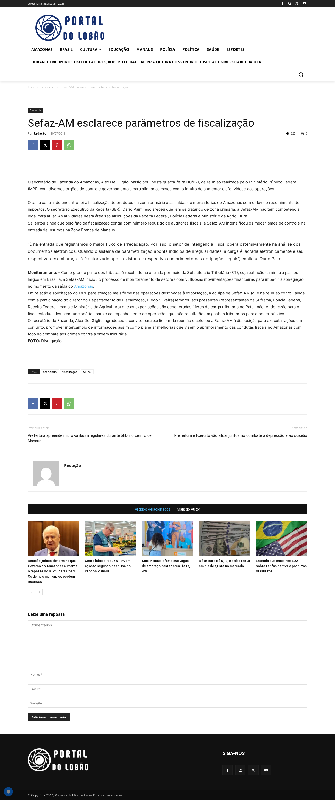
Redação (40, 133)
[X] (297, 4)
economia (50, 372)
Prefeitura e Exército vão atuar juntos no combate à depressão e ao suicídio (240, 435)
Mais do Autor (188, 509)
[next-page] (39, 592)
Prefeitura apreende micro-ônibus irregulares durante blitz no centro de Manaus (90, 438)
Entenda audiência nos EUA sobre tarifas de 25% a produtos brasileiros (281, 566)
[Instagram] (290, 4)
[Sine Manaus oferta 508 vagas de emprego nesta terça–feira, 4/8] (167, 538)
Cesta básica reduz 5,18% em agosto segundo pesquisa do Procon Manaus (108, 566)
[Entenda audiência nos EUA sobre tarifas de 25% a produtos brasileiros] (281, 538)
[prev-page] (31, 592)
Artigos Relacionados (153, 509)
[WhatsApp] (69, 145)
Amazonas (83, 286)
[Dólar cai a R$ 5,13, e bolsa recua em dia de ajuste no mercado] (224, 538)
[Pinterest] (57, 145)
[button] (301, 74)
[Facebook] (283, 4)
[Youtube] (304, 4)
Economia (47, 87)
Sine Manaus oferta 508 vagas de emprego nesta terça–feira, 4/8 (166, 566)
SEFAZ (87, 372)
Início (31, 87)
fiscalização (69, 372)
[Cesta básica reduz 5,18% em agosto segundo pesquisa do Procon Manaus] (110, 538)
